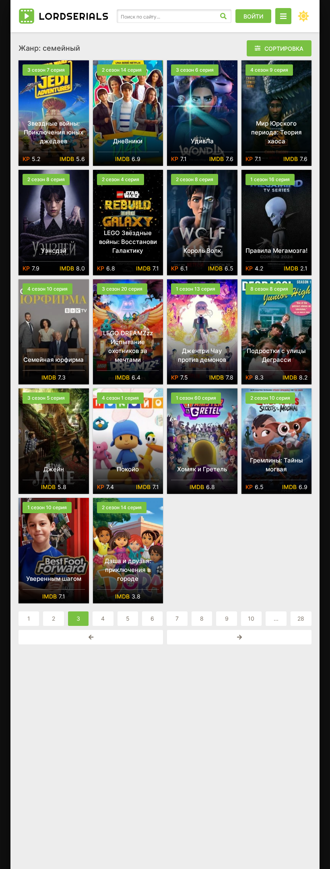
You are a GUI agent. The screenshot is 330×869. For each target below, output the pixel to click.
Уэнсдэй (53, 250)
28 (300, 618)
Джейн (53, 469)
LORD (74, 16)
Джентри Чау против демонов (202, 355)
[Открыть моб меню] (283, 16)
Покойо (128, 469)
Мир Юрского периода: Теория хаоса (276, 132)
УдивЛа (202, 141)
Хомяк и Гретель (202, 469)
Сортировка (283, 48)
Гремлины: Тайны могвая (276, 464)
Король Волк (202, 250)
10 (251, 618)
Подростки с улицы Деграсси (276, 355)
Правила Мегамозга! (276, 250)
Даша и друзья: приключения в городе (128, 569)
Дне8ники (127, 141)
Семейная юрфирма (53, 359)
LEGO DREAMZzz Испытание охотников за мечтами (128, 346)
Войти (253, 16)
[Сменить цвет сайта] (303, 16)
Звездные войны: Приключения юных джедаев (53, 132)
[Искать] (223, 16)
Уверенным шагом (53, 578)
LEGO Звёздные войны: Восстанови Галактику (128, 241)
